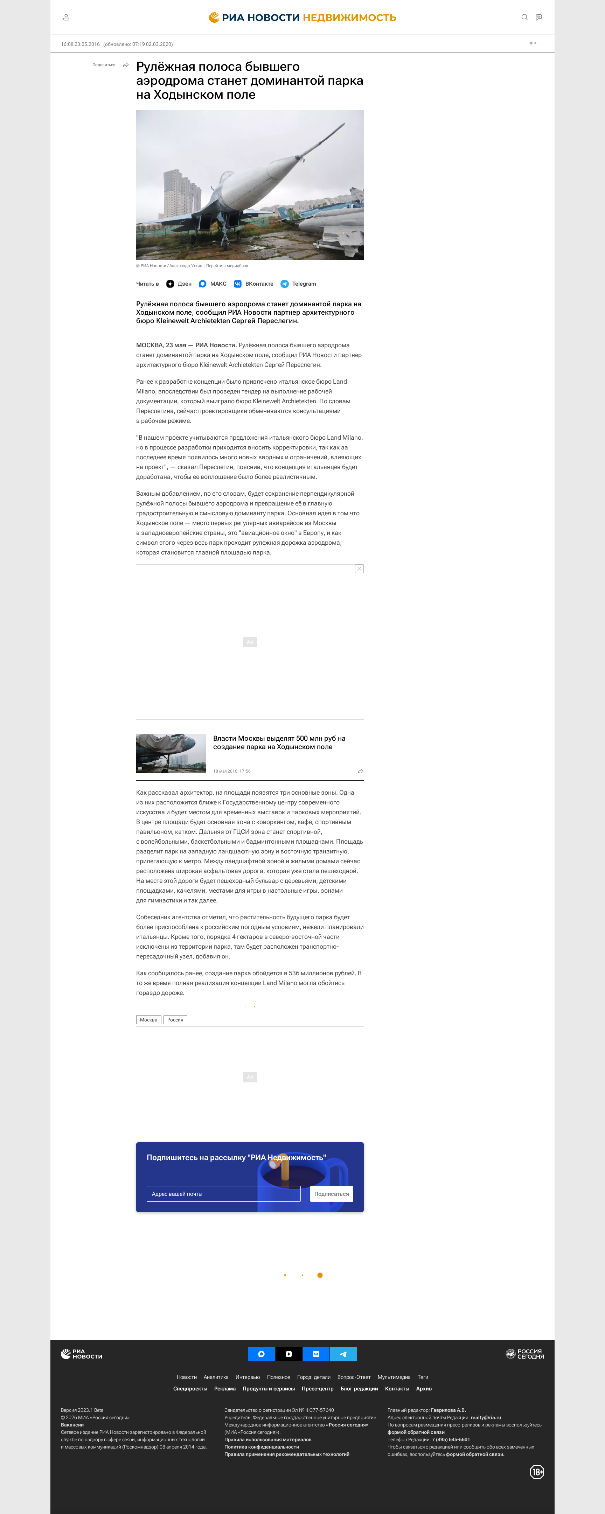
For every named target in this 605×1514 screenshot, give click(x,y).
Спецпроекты (190, 1389)
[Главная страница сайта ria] (250, 17)
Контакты (397, 1389)
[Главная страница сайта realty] (303, 17)
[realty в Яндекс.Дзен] (289, 1354)
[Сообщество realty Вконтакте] (316, 1354)
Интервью (248, 1377)
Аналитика (216, 1377)
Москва (149, 1020)
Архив (424, 1389)
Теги (423, 1377)
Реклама (225, 1389)
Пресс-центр (318, 1389)
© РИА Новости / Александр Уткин (169, 265)
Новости (187, 1377)
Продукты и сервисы (269, 1389)
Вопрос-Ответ (354, 1377)
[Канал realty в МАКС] (261, 1354)
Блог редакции (359, 1389)
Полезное (278, 1377)
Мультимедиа (394, 1377)
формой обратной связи (416, 1432)
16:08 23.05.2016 (80, 44)
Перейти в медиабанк (227, 265)
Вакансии (72, 1425)
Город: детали (314, 1377)
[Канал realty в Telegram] (343, 1354)
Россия (175, 1020)
